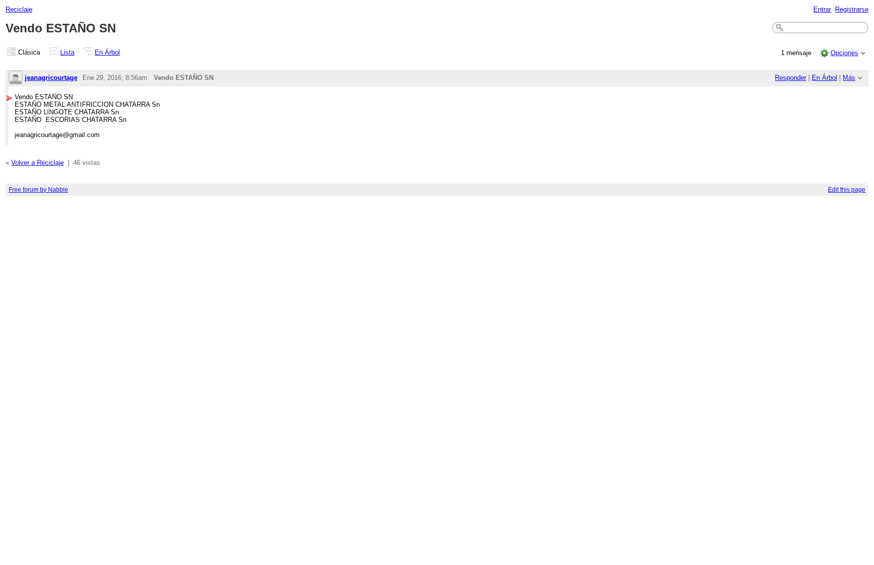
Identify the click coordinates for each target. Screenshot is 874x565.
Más (849, 77)
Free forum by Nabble (38, 189)
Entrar (822, 9)
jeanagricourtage (51, 77)
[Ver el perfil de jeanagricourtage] (16, 78)
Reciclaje (19, 9)
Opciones (844, 53)
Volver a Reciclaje (37, 162)
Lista (67, 52)
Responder (790, 77)
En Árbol (107, 52)
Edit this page (846, 189)
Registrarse (851, 9)
